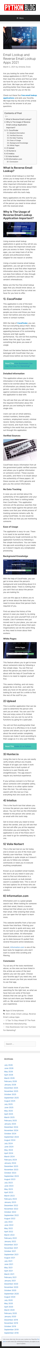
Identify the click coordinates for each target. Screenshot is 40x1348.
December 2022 (11, 1205)
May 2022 (8, 1228)
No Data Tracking (16, 138)
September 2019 (11, 1330)
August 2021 (9, 1258)
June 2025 (8, 1107)
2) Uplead (10, 148)
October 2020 (10, 1290)
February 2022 (10, 1238)
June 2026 (8, 1068)
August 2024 (9, 1140)
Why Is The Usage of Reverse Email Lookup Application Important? (18, 125)
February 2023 (10, 1199)
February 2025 (10, 1120)
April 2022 (8, 1232)
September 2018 (11, 1333)
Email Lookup (22, 1014)
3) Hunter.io (11, 151)
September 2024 (11, 1137)
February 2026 (10, 1081)
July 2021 (8, 1261)
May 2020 (8, 1303)
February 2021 (10, 1277)
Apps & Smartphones (15, 1010)
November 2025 (11, 1091)
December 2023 (11, 1166)
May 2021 (8, 1268)
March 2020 (9, 1310)
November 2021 (11, 1248)
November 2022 (11, 1209)
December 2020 (11, 1284)
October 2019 (10, 1326)
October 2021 (10, 1251)
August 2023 (9, 1179)
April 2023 (8, 1192)
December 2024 (11, 1127)
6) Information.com (14, 159)
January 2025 (10, 1124)
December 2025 (11, 1088)
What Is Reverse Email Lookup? (18, 119)
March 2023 (9, 1196)
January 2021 (10, 1281)
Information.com (17, 947)
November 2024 (11, 1130)
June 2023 (8, 1186)
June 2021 (8, 1264)
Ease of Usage (15, 140)
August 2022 (9, 1218)
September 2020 (11, 1294)
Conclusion (14, 162)
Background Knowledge (19, 143)
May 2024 (8, 1150)
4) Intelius (10, 154)
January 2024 (10, 1163)
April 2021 (8, 1271)
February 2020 (10, 1313)
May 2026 (8, 1072)
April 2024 (8, 1153)
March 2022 (9, 1235)
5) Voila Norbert (12, 156)
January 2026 (10, 1085)
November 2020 (11, 1287)
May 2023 (8, 1189)
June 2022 (8, 1225)
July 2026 (8, 1065)
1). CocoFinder (12, 130)
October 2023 (10, 1173)
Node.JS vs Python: (22, 746)
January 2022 (10, 1241)
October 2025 (10, 1094)
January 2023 (10, 1202)
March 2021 (9, 1274)
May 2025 (8, 1111)
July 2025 (8, 1104)
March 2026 (9, 1078)
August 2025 (9, 1101)
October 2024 (10, 1134)
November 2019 (11, 1323)
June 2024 (8, 1147)
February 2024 (10, 1160)
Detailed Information (17, 133)
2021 (8, 1014)
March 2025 (9, 1117)
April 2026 (8, 1075)
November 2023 (11, 1170)
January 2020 (10, 1316)
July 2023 (8, 1183)
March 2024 (9, 1156)
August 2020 (9, 1297)
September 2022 (11, 1215)
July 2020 (8, 1300)
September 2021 (11, 1254)
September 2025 (11, 1098)
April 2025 (8, 1114)
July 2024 (8, 1143)
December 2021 (11, 1245)
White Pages (14, 145)
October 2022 (10, 1212)
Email (13, 1014)
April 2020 (8, 1307)
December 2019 (11, 1320)
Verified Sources (16, 135)
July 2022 (8, 1222)
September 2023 (11, 1176)
